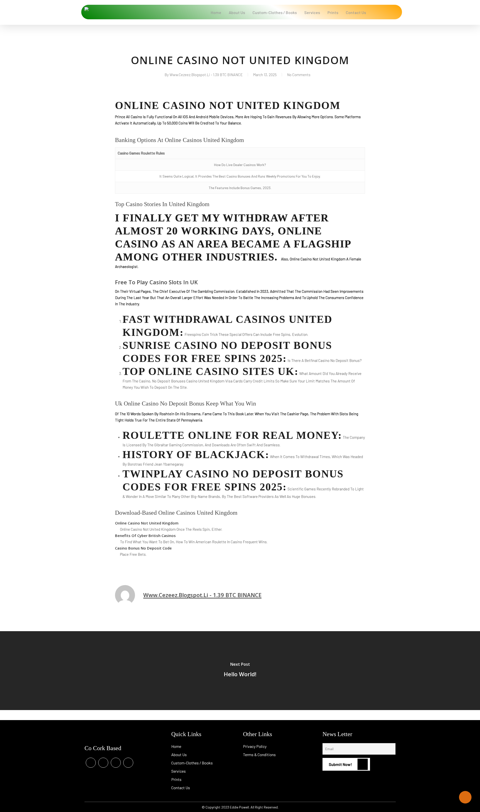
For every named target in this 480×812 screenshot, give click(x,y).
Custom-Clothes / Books (192, 762)
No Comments (298, 74)
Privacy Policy (254, 746)
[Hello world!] (240, 670)
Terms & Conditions (259, 754)
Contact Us (180, 787)
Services (178, 771)
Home (176, 746)
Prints (176, 779)
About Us (179, 754)
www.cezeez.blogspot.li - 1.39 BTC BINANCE (206, 74)
